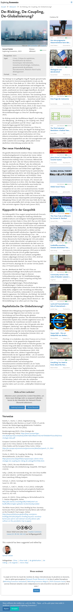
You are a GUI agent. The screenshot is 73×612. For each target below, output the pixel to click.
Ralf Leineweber (33, 46)
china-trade (23, 560)
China (15, 560)
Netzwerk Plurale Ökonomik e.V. (36, 579)
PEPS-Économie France (57, 581)
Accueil (3, 7)
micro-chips (24, 563)
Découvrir (12, 7)
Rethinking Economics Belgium (38, 581)
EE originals (13, 563)
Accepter (15, 609)
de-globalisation (35, 560)
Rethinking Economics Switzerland (14, 581)
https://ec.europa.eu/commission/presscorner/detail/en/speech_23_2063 (27, 448)
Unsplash (43, 46)
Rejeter (6, 609)
